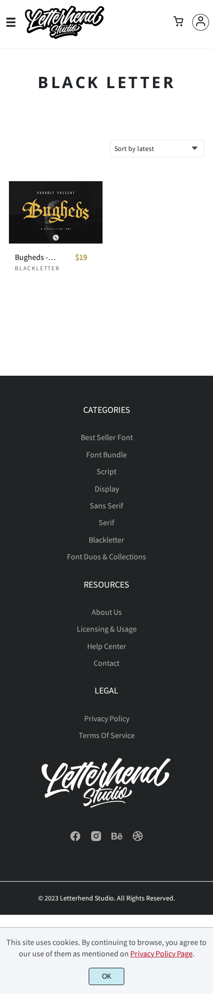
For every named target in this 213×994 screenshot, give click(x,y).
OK (106, 976)
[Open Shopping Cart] (178, 22)
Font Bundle (106, 454)
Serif (106, 522)
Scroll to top (204, 440)
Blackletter (37, 268)
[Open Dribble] (138, 839)
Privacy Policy (106, 718)
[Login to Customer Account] (201, 22)
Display (107, 489)
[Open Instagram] (96, 839)
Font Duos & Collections (106, 556)
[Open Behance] (117, 839)
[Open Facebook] (75, 839)
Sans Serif (106, 505)
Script (106, 471)
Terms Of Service (107, 735)
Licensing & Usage (107, 629)
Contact (106, 663)
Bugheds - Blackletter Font (35, 257)
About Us (107, 612)
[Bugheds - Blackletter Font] (56, 212)
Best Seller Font (107, 437)
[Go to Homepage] (64, 36)
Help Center (106, 646)
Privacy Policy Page (161, 953)
